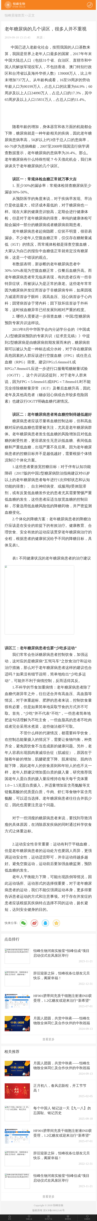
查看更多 (48, 1039)
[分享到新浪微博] (34, 923)
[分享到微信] (23, 923)
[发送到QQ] (45, 923)
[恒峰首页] (15, 5)
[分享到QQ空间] (56, 923)
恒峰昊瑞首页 (14, 15)
